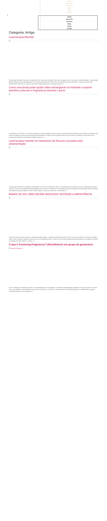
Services (69, 21)
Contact (69, 12)
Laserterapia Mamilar (21, 37)
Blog (69, 24)
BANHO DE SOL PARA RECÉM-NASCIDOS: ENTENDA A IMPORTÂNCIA (50, 194)
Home (69, 17)
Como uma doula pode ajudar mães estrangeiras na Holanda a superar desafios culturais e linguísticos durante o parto (50, 89)
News (69, 26)
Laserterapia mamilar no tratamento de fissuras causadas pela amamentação (46, 142)
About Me (69, 19)
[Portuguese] (97, 14)
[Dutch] (98, 14)
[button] (68, 14)
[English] (95, 14)
